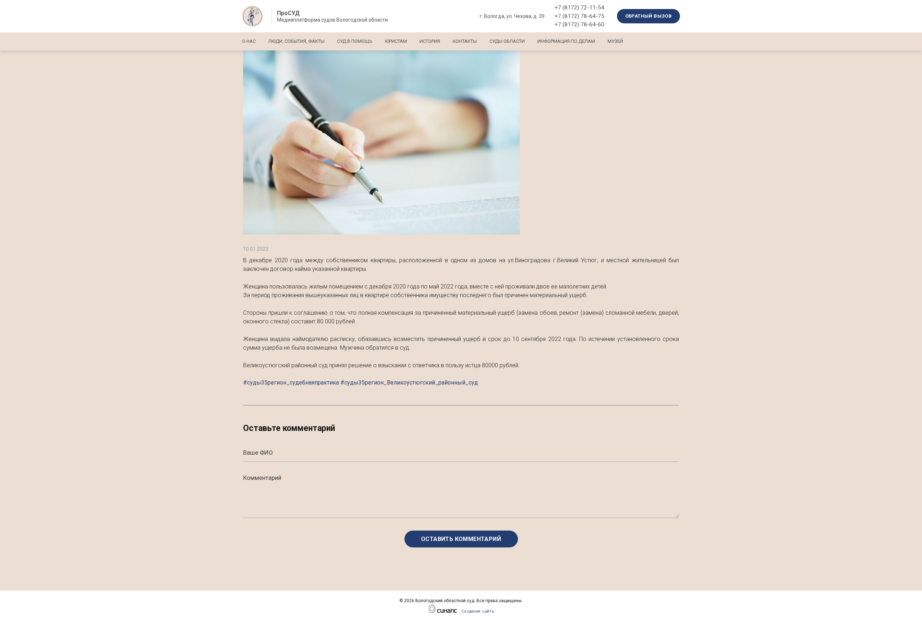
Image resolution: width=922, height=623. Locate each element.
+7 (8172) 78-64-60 (579, 24)
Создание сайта (477, 611)
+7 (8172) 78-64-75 (579, 16)
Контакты (465, 41)
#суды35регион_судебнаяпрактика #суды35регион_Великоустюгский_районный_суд (360, 382)
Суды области (507, 41)
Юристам (396, 41)
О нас (249, 41)
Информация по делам (566, 41)
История (430, 41)
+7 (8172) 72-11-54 (579, 7)
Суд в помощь (354, 41)
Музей (615, 41)
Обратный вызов (648, 16)
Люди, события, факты (296, 41)
